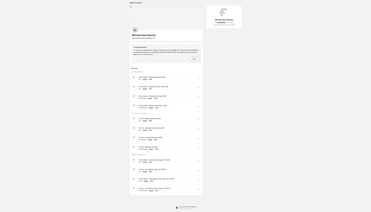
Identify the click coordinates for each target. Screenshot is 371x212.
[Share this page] (239, 2)
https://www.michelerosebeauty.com (143, 38)
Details (145, 79)
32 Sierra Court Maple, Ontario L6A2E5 (224, 25)
